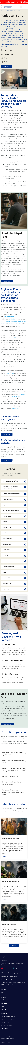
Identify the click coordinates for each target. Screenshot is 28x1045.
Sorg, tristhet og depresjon (11, 493)
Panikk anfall (7, 549)
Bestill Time (6, 66)
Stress (5, 521)
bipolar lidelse (13, 319)
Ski (2, 1009)
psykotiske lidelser (15, 324)
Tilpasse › (14, 1036)
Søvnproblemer (7, 527)
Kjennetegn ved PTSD (9, 924)
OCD (2, 321)
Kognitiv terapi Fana (9, 566)
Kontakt (3, 997)
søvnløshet (21, 394)
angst (12, 316)
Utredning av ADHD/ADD (10, 481)
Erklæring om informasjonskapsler (10, 1043)
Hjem (2, 10)
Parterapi (6, 589)
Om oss (3, 995)
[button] (21, 7)
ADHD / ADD (10, 373)
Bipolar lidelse (7, 516)
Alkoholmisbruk (7, 533)
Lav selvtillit (6, 577)
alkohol (14, 338)
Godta (13, 1039)
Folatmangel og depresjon (10, 881)
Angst (4, 505)
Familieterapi (7, 583)
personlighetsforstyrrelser (13, 321)
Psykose (5, 555)
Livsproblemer (7, 538)
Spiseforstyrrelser (8, 499)
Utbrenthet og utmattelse (11, 510)
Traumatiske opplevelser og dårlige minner (11, 487)
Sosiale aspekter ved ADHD (10, 838)
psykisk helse (15, 408)
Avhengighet (7, 544)
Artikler (3, 999)
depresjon (7, 316)
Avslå (13, 1032)
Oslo (2, 1006)
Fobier (5, 572)
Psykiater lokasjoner (10, 10)
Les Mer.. (4, 856)
